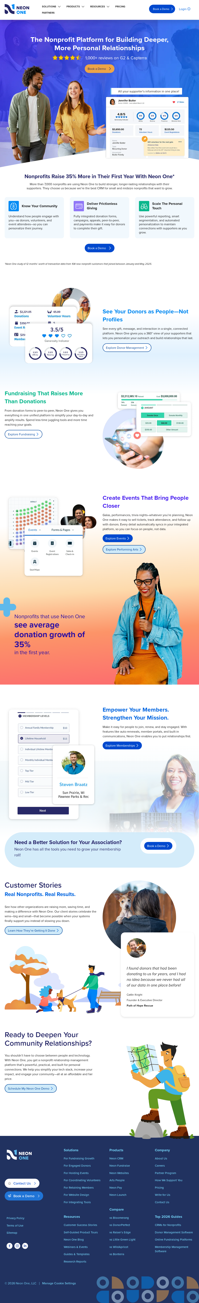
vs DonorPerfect (119, 1225)
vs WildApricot (118, 1247)
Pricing (120, 6)
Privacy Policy (15, 1218)
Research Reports (75, 1261)
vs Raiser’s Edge (120, 1232)
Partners (48, 13)
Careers (160, 1166)
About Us (161, 1158)
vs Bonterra (116, 1254)
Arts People (117, 1180)
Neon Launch (117, 1195)
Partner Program (165, 1173)
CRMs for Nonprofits (168, 1225)
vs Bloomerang (119, 1218)
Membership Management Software (171, 1249)
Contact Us (22, 1183)
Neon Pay (115, 1188)
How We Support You (168, 1180)
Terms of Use (15, 1225)
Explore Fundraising (21, 434)
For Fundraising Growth (79, 1158)
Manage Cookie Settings (59, 1283)
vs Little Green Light (122, 1239)
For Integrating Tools (77, 1202)
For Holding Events (76, 1173)
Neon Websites (119, 1173)
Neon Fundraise (119, 1166)
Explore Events (116, 538)
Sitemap (12, 1233)
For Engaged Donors (77, 1166)
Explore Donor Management (125, 347)
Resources (97, 6)
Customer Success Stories (80, 1225)
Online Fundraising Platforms (173, 1239)
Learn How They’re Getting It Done (31, 930)
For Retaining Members (79, 1188)
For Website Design (76, 1195)
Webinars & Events (76, 1247)
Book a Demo (161, 9)
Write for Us (162, 1195)
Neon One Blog (74, 1239)
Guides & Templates (77, 1254)
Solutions (49, 6)
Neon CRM (116, 1158)
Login (183, 9)
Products (73, 6)
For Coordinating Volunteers (82, 1180)
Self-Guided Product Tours (81, 1232)
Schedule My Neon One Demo (28, 1088)
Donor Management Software (174, 1232)
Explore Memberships (120, 745)
